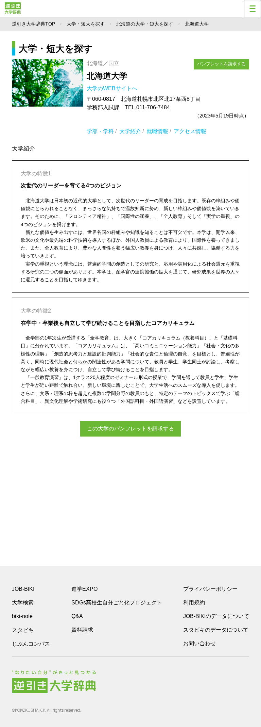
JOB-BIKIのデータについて (216, 616)
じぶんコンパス (31, 643)
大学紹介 (130, 131)
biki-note (22, 616)
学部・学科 (100, 131)
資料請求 (82, 630)
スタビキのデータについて (215, 630)
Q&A (77, 616)
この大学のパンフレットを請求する (130, 428)
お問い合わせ (199, 643)
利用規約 (194, 602)
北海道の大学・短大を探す (144, 24)
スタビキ (23, 630)
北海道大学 (107, 75)
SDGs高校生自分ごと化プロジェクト (116, 602)
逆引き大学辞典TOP (33, 24)
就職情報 (157, 131)
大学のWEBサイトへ (113, 88)
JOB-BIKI (23, 589)
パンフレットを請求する (221, 63)
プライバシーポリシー (210, 589)
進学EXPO (84, 589)
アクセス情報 (190, 131)
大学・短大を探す (86, 24)
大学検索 (23, 602)
